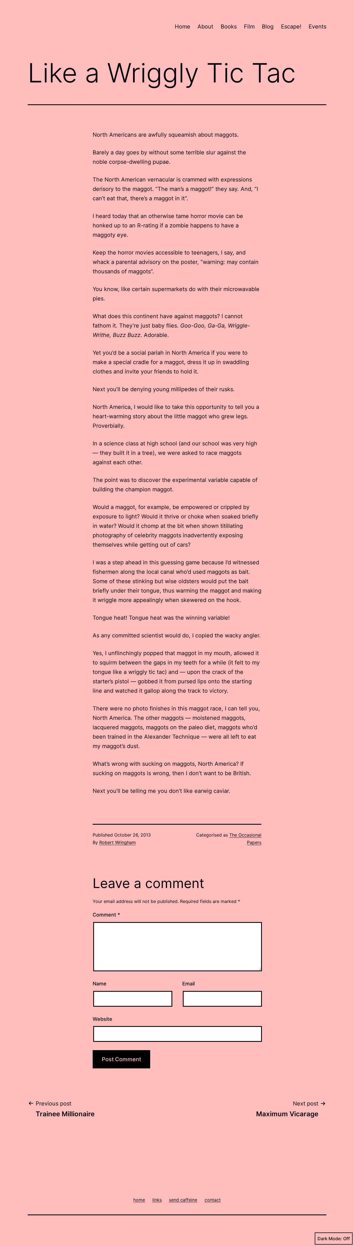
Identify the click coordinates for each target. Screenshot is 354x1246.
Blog (268, 26)
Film (249, 26)
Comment (106, 915)
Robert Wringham (117, 842)
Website (102, 1019)
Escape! (291, 26)
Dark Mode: (329, 1238)
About (205, 26)
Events (317, 26)
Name (99, 984)
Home (182, 26)
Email (188, 984)
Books (229, 26)
